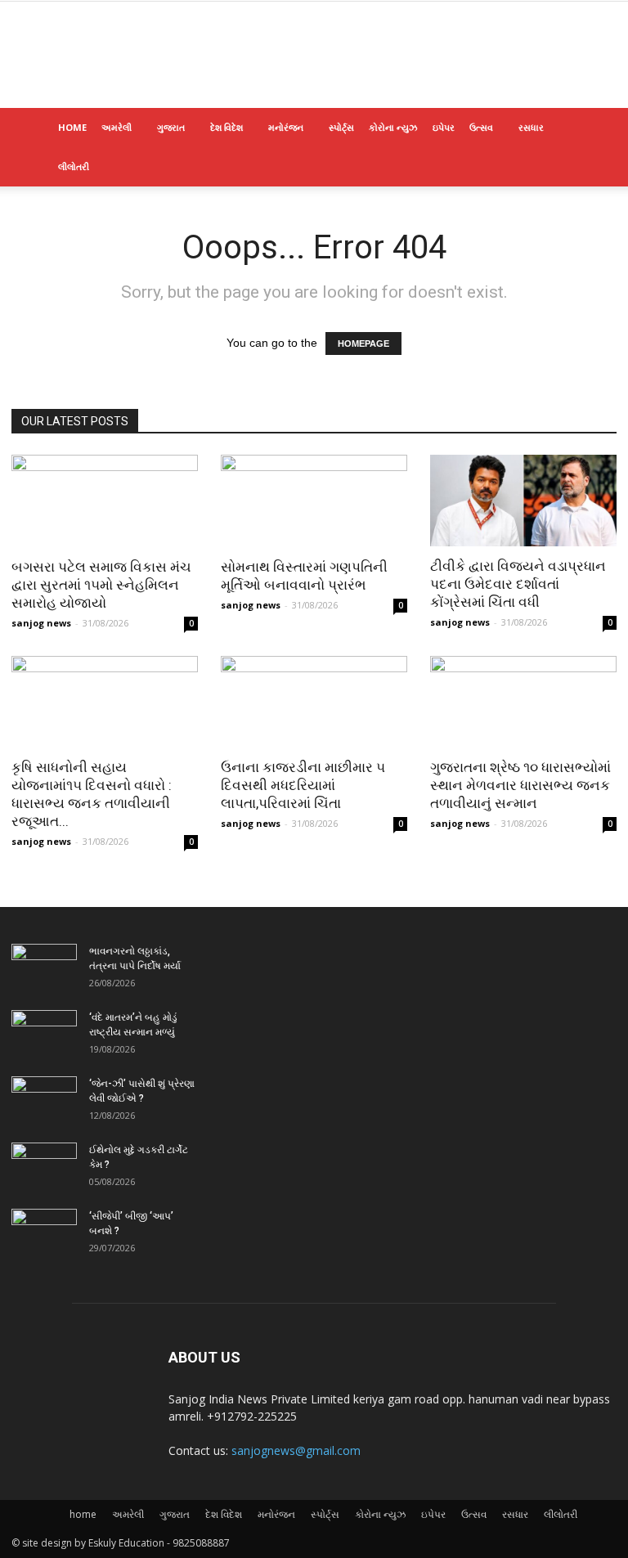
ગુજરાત (171, 127)
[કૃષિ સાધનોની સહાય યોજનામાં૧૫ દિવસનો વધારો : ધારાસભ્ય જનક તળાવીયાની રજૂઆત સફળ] (104, 702)
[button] (597, 128)
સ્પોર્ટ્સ (341, 127)
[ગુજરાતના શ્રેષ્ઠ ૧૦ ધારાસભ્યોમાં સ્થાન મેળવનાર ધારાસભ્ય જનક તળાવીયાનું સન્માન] (523, 702)
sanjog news (41, 623)
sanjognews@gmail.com (296, 1450)
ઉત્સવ (481, 127)
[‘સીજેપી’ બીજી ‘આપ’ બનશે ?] (44, 1232)
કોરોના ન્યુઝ (393, 127)
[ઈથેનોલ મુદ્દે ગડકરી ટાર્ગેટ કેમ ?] (44, 1165)
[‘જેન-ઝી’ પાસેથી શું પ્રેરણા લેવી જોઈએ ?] (44, 1099)
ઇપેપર (444, 127)
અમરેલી (116, 127)
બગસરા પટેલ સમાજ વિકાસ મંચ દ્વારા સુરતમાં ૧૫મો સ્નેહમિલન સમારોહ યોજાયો (101, 585)
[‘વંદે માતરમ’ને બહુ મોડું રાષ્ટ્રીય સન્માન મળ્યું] (44, 1033)
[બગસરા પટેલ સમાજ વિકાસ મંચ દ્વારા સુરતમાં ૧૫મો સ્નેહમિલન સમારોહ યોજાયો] (104, 501)
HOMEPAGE (363, 343)
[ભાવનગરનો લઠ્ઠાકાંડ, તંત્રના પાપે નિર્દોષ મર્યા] (44, 967)
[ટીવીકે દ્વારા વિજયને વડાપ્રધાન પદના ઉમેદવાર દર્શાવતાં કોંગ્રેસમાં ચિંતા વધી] (523, 500)
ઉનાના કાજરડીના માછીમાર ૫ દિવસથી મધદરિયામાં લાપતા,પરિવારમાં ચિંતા (303, 785)
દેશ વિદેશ (226, 127)
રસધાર (531, 127)
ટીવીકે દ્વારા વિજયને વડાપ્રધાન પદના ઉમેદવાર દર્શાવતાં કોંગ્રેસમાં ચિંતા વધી (518, 584)
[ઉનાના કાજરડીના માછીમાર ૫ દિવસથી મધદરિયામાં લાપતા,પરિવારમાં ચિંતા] (314, 702)
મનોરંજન (285, 127)
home (72, 127)
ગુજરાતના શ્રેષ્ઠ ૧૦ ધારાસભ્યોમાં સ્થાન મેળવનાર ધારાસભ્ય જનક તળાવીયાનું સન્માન (520, 785)
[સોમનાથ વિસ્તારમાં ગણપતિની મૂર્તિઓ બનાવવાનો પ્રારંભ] (314, 501)
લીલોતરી (73, 166)
